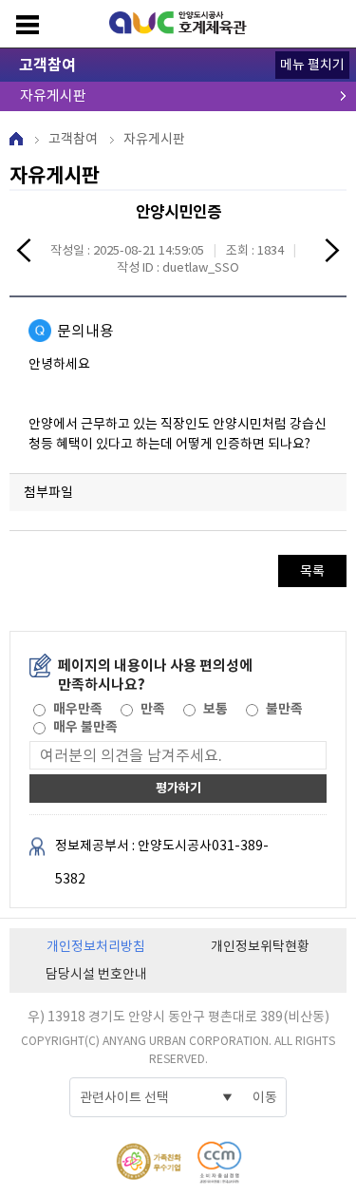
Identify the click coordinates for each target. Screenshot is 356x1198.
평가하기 (178, 788)
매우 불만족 (85, 726)
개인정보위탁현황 (260, 946)
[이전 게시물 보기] (23, 253)
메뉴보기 (27, 24)
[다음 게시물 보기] (332, 253)
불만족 (284, 708)
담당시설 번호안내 (96, 973)
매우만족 (78, 708)
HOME (16, 138)
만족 (153, 708)
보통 (215, 708)
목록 (312, 571)
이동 (265, 1097)
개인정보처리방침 (96, 946)
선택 (37, 709)
